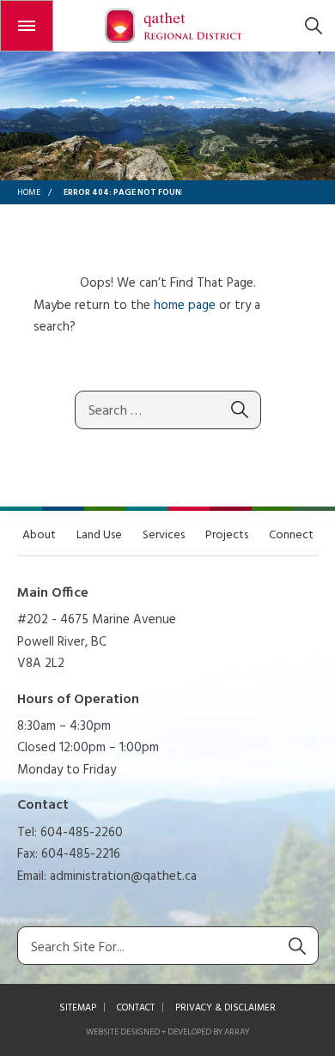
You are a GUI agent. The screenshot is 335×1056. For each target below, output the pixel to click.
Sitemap (77, 1008)
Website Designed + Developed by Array (167, 1032)
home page (185, 305)
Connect (291, 535)
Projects (226, 535)
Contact (136, 1008)
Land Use (99, 535)
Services (164, 535)
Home (28, 192)
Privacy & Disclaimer (225, 1008)
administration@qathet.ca (123, 876)
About (39, 535)
